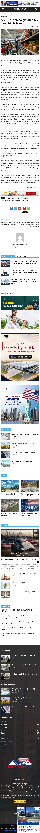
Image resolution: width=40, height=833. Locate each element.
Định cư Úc (14, 825)
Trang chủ (3, 13)
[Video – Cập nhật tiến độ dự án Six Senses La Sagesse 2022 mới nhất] (10, 505)
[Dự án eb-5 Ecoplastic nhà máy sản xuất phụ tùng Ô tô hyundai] (28, 820)
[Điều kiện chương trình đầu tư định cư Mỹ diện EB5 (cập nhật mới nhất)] (5, 445)
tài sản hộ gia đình (16, 200)
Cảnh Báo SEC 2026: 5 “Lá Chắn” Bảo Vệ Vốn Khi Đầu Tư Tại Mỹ (20, 611)
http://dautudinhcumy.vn (20, 247)
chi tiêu (8, 198)
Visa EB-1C (4, 739)
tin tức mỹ (25, 200)
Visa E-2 (3, 730)
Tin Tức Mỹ (10, 13)
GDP (19, 198)
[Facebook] (7, 819)
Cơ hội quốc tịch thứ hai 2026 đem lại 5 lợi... (25, 592)
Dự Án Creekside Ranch (8, 494)
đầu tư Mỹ (20, 786)
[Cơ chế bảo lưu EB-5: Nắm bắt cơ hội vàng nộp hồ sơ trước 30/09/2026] (5, 676)
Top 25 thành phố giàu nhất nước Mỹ (22, 461)
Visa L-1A (4, 736)
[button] (37, 9)
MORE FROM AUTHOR (22, 256)
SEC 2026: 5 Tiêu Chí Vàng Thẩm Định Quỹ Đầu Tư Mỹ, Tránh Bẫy (19, 629)
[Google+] (12, 819)
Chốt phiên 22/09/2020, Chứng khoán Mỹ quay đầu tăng (10, 223)
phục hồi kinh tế (6, 200)
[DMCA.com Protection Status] (20, 801)
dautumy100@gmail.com (24, 806)
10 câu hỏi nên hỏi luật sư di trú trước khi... (19, 559)
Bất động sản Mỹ (7, 741)
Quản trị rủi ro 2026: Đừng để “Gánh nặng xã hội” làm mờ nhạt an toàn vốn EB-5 (24, 281)
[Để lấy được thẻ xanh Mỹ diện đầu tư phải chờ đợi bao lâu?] (5, 576)
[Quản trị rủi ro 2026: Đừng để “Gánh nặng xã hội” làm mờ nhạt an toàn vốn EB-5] (5, 281)
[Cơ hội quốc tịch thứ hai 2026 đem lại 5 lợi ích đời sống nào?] (5, 594)
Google (3, 744)
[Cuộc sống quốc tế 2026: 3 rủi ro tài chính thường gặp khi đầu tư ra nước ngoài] (5, 585)
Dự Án (2, 491)
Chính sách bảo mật (10, 830)
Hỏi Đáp (3, 556)
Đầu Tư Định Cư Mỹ (6, 562)
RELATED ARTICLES (7, 256)
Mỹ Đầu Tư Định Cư (20, 244)
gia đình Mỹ (25, 198)
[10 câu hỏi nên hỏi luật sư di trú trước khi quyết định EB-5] (20, 543)
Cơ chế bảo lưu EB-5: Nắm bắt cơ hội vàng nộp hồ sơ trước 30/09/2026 (19, 623)
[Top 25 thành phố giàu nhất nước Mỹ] (5, 463)
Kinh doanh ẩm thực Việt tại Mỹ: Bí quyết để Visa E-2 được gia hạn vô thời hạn (24, 272)
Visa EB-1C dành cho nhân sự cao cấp (23, 452)
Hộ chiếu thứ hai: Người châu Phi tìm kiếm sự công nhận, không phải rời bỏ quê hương (20, 617)
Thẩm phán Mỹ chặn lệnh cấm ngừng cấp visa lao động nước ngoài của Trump (30, 224)
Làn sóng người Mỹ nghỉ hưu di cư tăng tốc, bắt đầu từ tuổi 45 (19, 635)
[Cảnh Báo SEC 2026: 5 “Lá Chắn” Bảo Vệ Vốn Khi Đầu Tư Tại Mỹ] (5, 658)
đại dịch (14, 198)
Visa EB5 (4, 724)
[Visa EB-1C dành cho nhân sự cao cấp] (5, 454)
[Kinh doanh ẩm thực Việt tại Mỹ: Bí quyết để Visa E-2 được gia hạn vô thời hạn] (5, 272)
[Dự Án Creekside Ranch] (10, 486)
